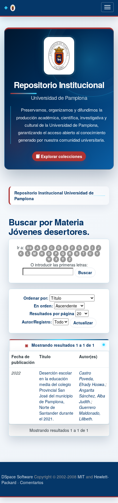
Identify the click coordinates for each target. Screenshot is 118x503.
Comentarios (31, 482)
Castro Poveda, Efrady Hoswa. (92, 378)
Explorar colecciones (61, 156)
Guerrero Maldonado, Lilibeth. (90, 413)
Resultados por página (52, 313)
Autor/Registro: (37, 322)
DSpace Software (17, 476)
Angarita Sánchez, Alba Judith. (92, 395)
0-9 (29, 248)
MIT (81, 476)
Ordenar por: (35, 298)
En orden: (43, 306)
